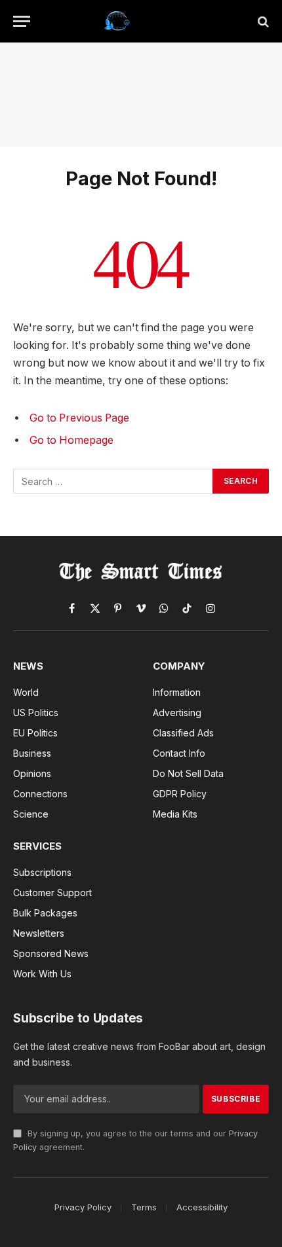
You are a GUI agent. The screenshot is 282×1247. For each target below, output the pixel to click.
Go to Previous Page (79, 418)
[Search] (262, 21)
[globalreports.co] (141, 21)
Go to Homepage (71, 440)
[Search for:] (113, 481)
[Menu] (21, 21)
